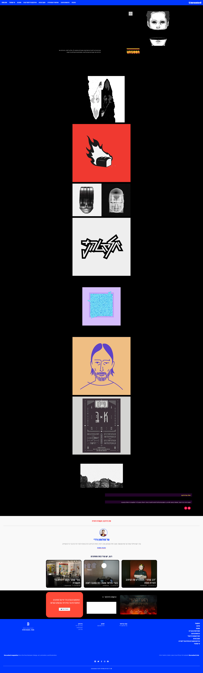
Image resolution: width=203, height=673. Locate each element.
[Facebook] (108, 661)
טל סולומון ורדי (101, 540)
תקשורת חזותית (97, 521)
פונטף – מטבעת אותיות (28, 629)
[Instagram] (185, 508)
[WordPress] (189, 508)
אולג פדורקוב (107, 521)
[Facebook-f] (101, 661)
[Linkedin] (95, 661)
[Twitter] (98, 661)
